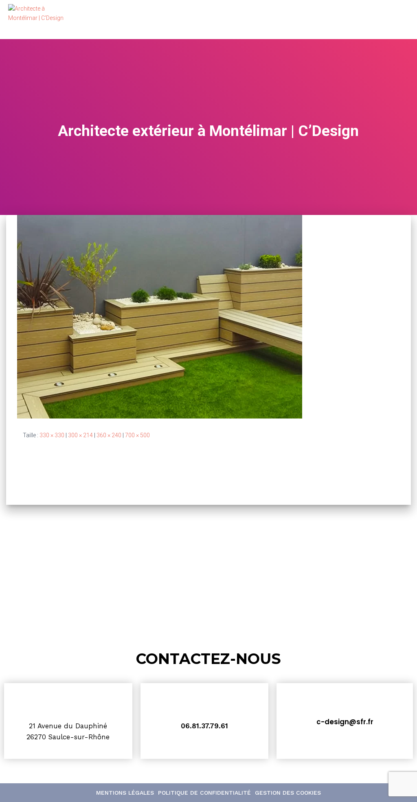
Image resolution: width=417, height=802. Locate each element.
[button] (397, 20)
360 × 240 (109, 435)
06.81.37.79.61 (204, 726)
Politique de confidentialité (204, 792)
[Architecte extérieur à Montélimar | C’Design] (159, 316)
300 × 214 (80, 435)
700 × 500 (137, 435)
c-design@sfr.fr (344, 722)
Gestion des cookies (288, 792)
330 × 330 (52, 435)
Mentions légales (125, 792)
